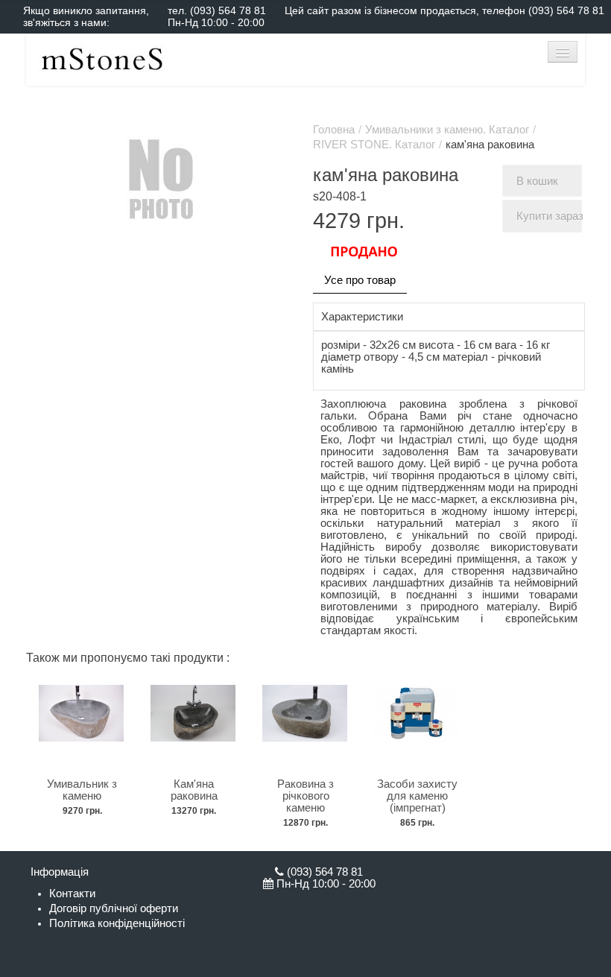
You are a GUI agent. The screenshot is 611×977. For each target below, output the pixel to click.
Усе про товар (360, 280)
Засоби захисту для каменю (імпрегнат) (417, 796)
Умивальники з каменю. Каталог (447, 130)
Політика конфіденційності (117, 923)
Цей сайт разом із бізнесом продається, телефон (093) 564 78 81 (444, 10)
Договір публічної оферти (113, 908)
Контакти (72, 893)
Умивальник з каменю (82, 790)
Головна (334, 130)
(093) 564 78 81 (228, 10)
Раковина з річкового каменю (305, 796)
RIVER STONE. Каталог (374, 145)
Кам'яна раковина (194, 790)
